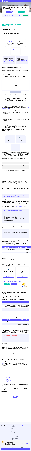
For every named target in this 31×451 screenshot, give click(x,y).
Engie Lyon (12, 447)
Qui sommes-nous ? (13, 426)
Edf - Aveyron (6, 376)
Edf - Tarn (6, 375)
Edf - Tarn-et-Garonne (8, 380)
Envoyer (15, 396)
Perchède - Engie (7, 369)
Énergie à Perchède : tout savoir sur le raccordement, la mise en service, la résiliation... (14, 23)
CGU (11, 431)
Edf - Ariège (6, 381)
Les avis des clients (13, 429)
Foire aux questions (6, 25)
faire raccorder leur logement (18, 206)
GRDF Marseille (22, 447)
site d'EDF (15, 385)
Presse (12, 430)
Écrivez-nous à (14, 436)
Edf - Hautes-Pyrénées (8, 379)
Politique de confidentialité (14, 432)
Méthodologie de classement (14, 433)
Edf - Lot (6, 378)
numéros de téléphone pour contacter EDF (8, 326)
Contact (12, 428)
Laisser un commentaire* (4, 391)
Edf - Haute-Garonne (7, 377)
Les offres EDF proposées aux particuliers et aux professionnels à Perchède (13, 24)
